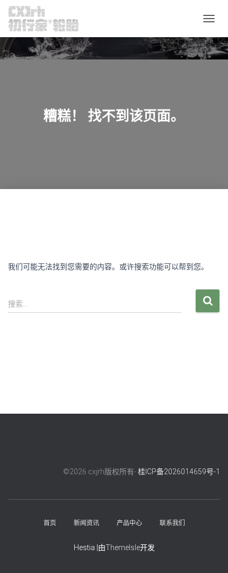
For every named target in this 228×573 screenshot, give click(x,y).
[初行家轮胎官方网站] (47, 18)
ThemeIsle (123, 547)
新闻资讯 (86, 523)
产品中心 (129, 523)
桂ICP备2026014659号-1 (179, 471)
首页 (49, 523)
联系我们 (172, 523)
